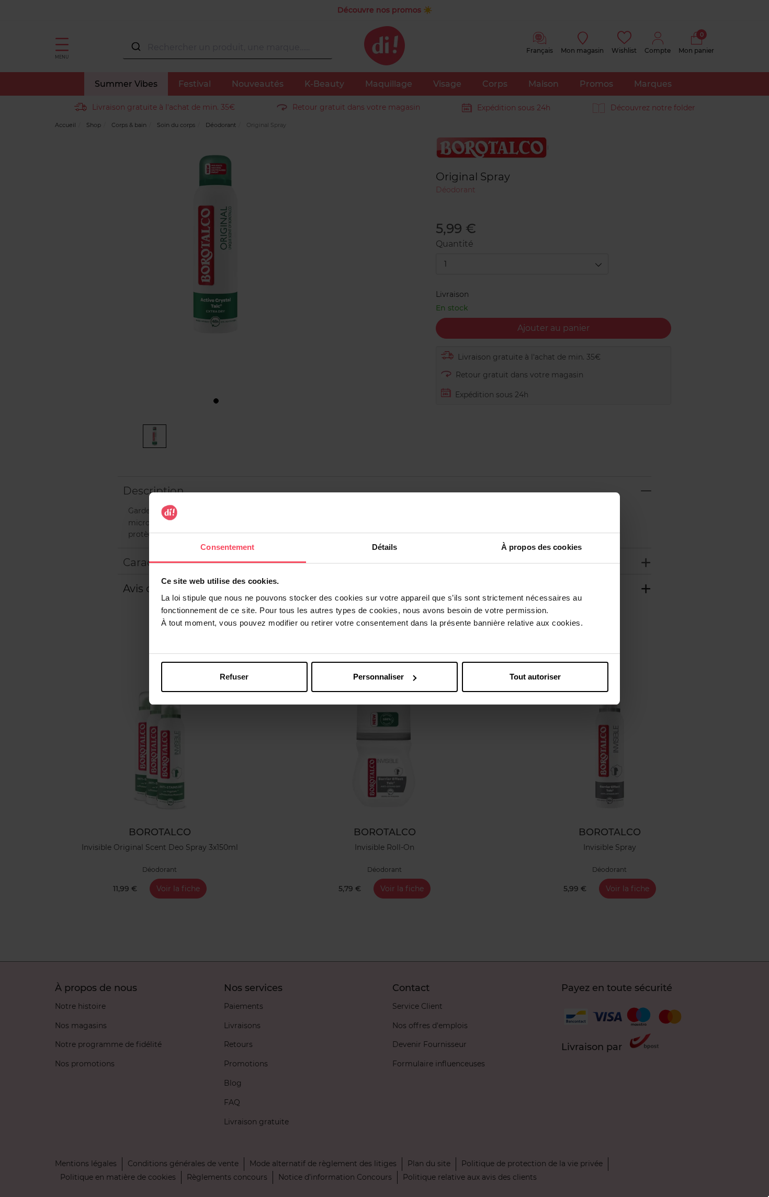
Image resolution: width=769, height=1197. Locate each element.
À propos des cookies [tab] (541, 547)
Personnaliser (378, 676)
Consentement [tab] (227, 547)
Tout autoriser (535, 676)
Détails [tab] (385, 547)
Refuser (234, 676)
